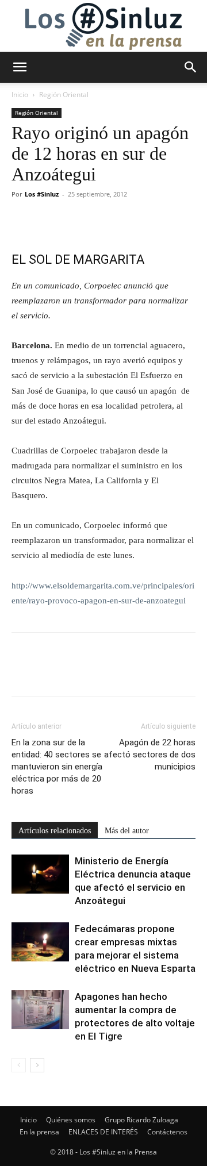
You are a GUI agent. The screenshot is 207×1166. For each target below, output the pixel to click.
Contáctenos (167, 1132)
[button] (19, 67)
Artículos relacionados (54, 830)
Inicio (20, 94)
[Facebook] (23, 220)
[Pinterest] (75, 220)
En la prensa (39, 1132)
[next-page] (37, 1065)
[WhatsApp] (102, 220)
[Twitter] (49, 220)
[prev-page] (19, 1065)
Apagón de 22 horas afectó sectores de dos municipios (149, 754)
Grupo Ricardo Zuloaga (141, 1120)
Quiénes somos (70, 1120)
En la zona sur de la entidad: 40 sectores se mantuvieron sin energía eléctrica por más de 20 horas (57, 766)
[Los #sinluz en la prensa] (103, 26)
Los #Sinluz (42, 194)
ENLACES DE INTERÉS (103, 1132)
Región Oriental (64, 94)
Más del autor (127, 830)
